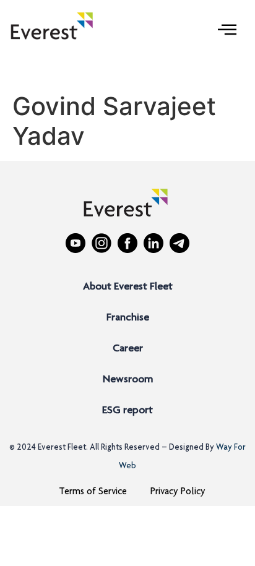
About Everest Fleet (128, 287)
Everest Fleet (62, 448)
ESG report (127, 410)
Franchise (127, 318)
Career (128, 348)
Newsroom (128, 379)
